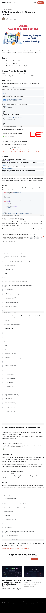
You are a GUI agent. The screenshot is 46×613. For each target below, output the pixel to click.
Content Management (7, 9)
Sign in (34, 2)
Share (42, 18)
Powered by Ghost (40, 602)
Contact (15, 2)
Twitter (23, 603)
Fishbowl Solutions (16, 603)
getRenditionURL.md (6, 175)
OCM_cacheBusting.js (6, 539)
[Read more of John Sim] (3, 19)
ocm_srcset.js (5, 312)
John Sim (8, 18)
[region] (23, 105)
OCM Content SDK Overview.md (8, 126)
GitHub (21, 126)
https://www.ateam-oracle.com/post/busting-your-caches (15, 548)
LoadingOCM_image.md (6, 215)
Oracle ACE (32, 603)
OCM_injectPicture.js (6, 423)
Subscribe (40, 2)
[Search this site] (31, 3)
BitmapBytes (6, 2)
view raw (42, 126)
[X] (23, 601)
